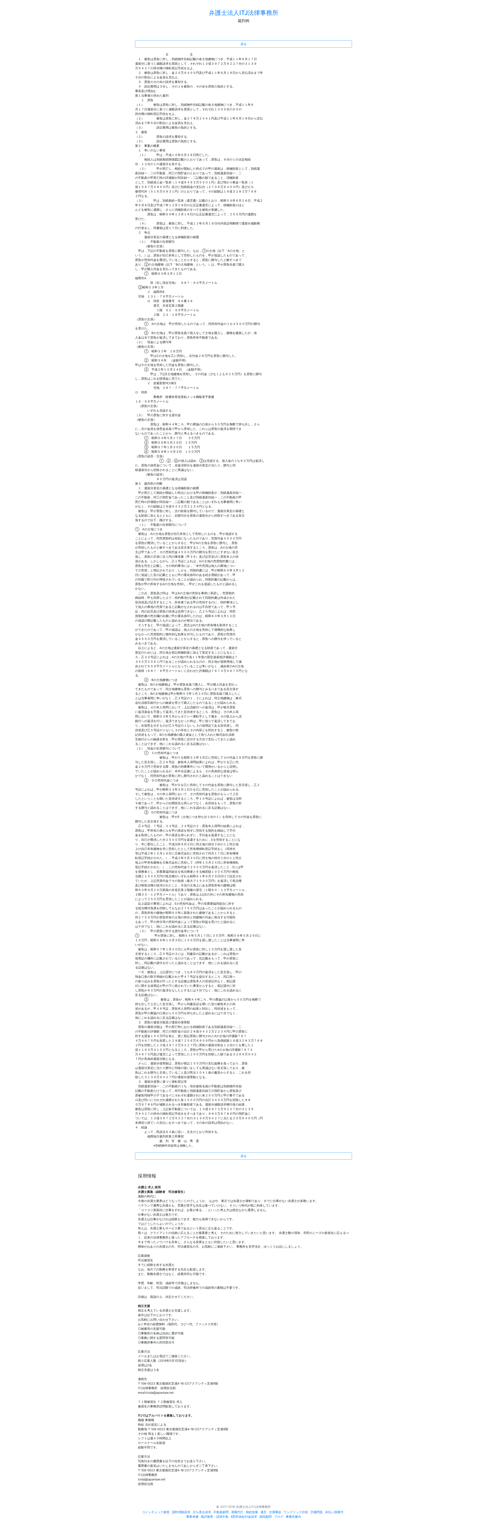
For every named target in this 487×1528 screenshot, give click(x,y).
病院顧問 (265, 1516)
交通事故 (275, 1512)
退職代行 (237, 1512)
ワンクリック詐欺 (296, 1512)
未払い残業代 (334, 1512)
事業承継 (192, 1516)
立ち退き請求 (202, 1512)
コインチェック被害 (155, 1512)
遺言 (263, 1512)
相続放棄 (252, 1512)
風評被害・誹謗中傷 (214, 1516)
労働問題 (316, 1512)
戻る (243, 44)
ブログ (278, 1516)
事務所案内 (293, 1516)
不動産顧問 (221, 1512)
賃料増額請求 (181, 1512)
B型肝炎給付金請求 (244, 1516)
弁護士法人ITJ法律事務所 (243, 12)
